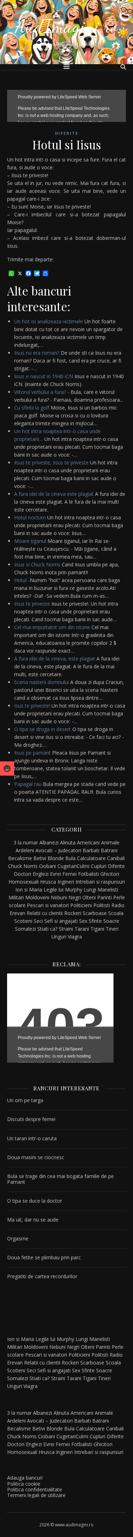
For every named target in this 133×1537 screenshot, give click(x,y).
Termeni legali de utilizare (36, 1495)
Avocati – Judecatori (58, 850)
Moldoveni (37, 897)
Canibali (116, 858)
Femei (69, 873)
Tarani (81, 928)
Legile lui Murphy (63, 889)
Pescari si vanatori (48, 905)
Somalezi (25, 928)
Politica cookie (23, 1483)
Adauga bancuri (25, 1477)
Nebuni (59, 897)
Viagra (75, 936)
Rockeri (72, 913)
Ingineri (65, 881)
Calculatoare (91, 858)
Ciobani (47, 866)
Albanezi (49, 842)
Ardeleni (25, 850)
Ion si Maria (28, 889)
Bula (70, 858)
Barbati (91, 850)
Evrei (55, 873)
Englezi (41, 873)
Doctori (22, 873)
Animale (110, 842)
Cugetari (67, 866)
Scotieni (23, 920)
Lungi (90, 889)
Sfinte (95, 920)
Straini (66, 928)
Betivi (39, 858)
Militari (16, 897)
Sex (83, 920)
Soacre (111, 920)
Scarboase (95, 913)
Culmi (83, 866)
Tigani (97, 928)
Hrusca (48, 881)
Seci (38, 920)
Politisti (101, 905)
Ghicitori (109, 873)
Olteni (89, 897)
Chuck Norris (23, 866)
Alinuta (68, 842)
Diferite (66, 133)
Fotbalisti (88, 873)
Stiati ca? (47, 928)
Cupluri (98, 866)
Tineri (112, 928)
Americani (88, 842)
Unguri (58, 936)
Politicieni (81, 905)
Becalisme (20, 858)
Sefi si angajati (61, 920)
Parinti (104, 897)
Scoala (115, 913)
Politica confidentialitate (34, 1489)
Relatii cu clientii (45, 913)
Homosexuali (24, 881)
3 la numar (25, 842)
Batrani (109, 850)
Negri (74, 897)
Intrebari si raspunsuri (100, 881)
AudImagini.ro (66, 26)
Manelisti (108, 889)
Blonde (56, 858)
